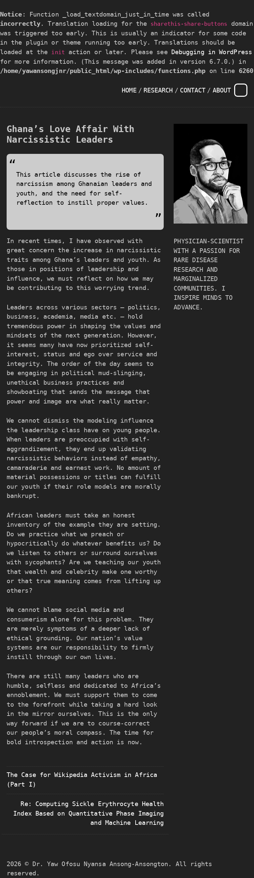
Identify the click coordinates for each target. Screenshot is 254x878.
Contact (193, 90)
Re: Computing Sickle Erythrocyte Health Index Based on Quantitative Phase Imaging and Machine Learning (88, 813)
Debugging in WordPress (211, 51)
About (222, 90)
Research (158, 90)
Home (129, 90)
